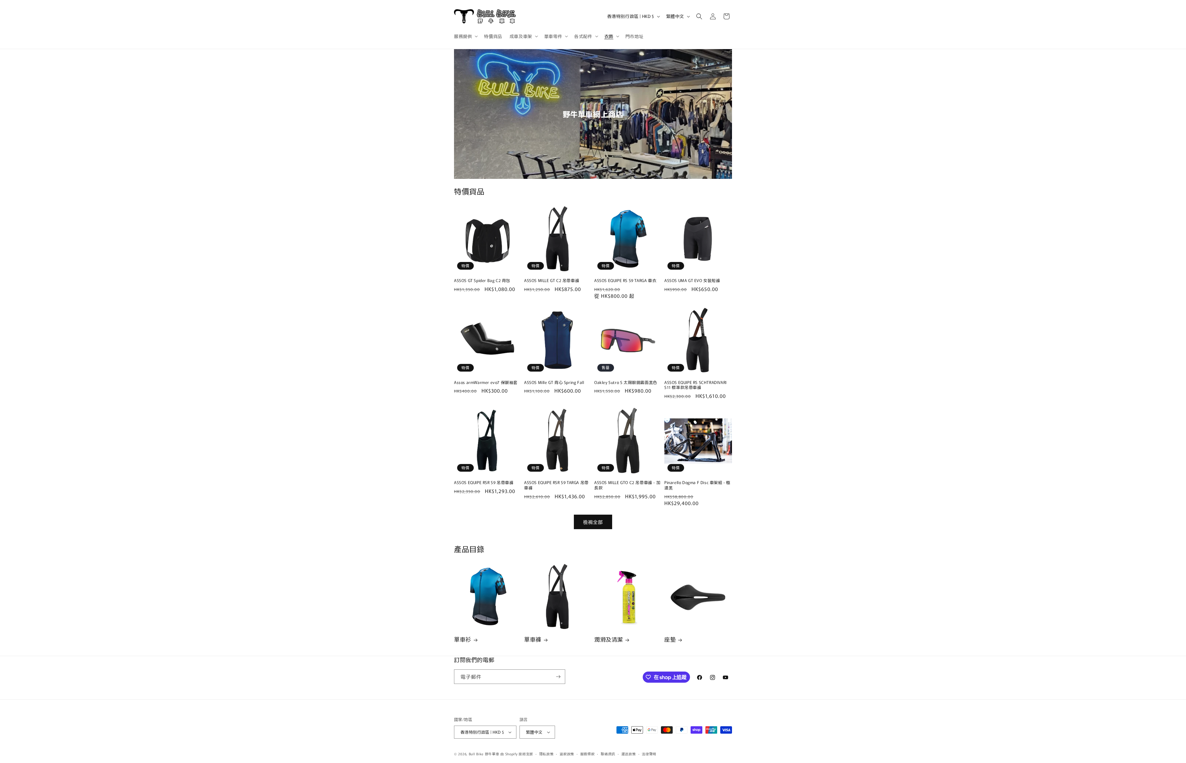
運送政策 (628, 753)
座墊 (670, 639)
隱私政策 (546, 753)
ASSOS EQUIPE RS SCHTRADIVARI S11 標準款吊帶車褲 (695, 385)
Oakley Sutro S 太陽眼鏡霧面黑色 (625, 382)
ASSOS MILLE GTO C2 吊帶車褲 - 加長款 (627, 485)
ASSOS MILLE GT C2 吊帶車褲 (551, 280)
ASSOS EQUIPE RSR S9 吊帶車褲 (483, 482)
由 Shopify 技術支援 (516, 753)
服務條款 (587, 753)
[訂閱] (558, 676)
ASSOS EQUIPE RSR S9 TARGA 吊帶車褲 (556, 485)
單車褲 (532, 639)
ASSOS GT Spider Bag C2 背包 (482, 280)
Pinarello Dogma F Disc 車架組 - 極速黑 (697, 485)
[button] (465, 36)
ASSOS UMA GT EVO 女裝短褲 (692, 280)
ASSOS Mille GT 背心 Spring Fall (554, 382)
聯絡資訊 (608, 753)
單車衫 (462, 639)
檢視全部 (593, 522)
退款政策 (567, 753)
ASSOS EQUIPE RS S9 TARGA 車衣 (625, 280)
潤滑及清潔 (608, 639)
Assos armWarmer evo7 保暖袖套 (486, 382)
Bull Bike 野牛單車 (484, 753)
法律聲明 (649, 753)
